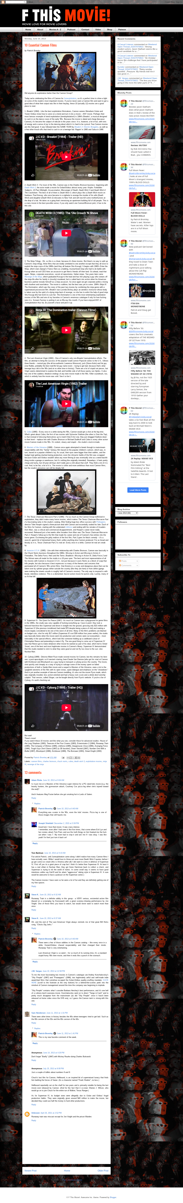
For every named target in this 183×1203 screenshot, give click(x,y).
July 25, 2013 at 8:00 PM (53, 1068)
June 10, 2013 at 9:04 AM (53, 780)
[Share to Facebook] (76, 757)
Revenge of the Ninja (33, 277)
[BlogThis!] (70, 757)
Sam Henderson (38, 1013)
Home (28, 29)
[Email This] (68, 757)
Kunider (121, 67)
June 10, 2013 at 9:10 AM (54, 853)
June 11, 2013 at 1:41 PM (67, 1033)
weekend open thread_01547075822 (137, 45)
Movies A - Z (55, 29)
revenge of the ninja (35, 764)
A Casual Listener (125, 44)
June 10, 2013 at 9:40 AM (67, 809)
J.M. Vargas (36, 971)
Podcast (71, 29)
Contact (85, 29)
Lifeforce (68, 527)
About (40, 29)
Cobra (29, 432)
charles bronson (49, 761)
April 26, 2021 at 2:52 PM (51, 1113)
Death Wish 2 (30, 187)
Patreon (122, 29)
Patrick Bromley (45, 809)
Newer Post (30, 1170)
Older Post (103, 1170)
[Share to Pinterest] (78, 757)
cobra (70, 761)
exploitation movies (94, 761)
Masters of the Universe (37, 447)
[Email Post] (63, 757)
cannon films (36, 761)
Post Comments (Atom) (72, 1180)
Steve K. (35, 895)
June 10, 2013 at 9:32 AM (50, 895)
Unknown (35, 1113)
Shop (109, 29)
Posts (124, 561)
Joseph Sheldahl (45, 823)
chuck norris (62, 761)
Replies (37, 804)
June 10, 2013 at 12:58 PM (54, 971)
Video (98, 29)
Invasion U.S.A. (33, 550)
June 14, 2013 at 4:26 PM (53, 1053)
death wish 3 (79, 761)
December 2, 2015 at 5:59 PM (66, 823)
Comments (126, 565)
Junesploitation (70, 98)
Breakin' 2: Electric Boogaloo (86, 127)
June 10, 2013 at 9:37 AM (50, 918)
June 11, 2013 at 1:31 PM (57, 1013)
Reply (33, 798)
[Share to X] (73, 757)
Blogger (113, 1197)
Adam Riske (36, 780)
